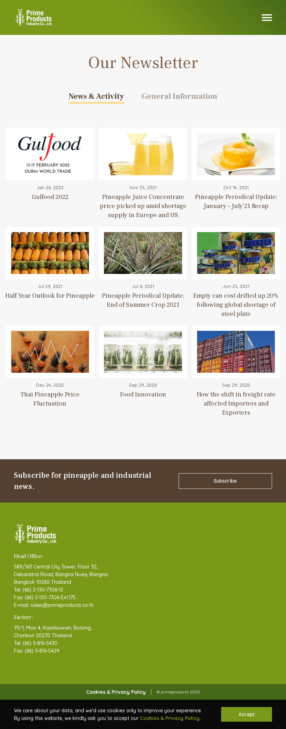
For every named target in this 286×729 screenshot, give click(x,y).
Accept (247, 714)
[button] (267, 17)
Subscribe (225, 481)
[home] (34, 17)
